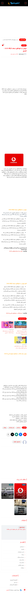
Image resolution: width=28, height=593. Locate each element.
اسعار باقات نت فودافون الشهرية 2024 (14, 313)
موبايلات (4, 427)
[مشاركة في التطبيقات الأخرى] (8, 434)
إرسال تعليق (22, 527)
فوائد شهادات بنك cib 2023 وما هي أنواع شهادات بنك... (20, 347)
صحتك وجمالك (21, 557)
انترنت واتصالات (11, 427)
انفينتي (7, 590)
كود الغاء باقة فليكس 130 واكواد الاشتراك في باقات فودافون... (21, 494)
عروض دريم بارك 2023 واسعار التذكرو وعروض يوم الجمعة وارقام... (21, 332)
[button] (20, 434)
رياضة (23, 554)
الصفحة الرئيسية (13, 580)
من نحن (15, 582)
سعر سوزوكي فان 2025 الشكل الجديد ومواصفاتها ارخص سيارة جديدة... (10, 40)
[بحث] (2, 3)
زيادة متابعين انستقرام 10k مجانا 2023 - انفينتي (8, 332)
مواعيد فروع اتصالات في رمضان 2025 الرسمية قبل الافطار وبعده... (21, 510)
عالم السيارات (21, 560)
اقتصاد (22, 549)
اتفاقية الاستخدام (13, 584)
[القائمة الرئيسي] (26, 3)
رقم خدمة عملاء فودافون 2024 (15, 251)
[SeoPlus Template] (21, 590)
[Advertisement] (14, 23)
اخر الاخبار (24, 45)
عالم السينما (22, 562)
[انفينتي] (14, 3)
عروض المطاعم (21, 565)
